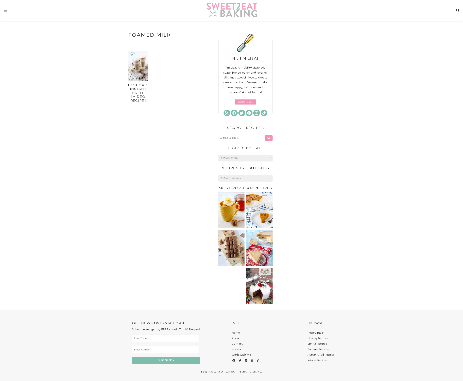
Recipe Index (315, 332)
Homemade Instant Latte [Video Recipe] (138, 93)
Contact (237, 343)
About (236, 338)
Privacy (236, 349)
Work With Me (241, 355)
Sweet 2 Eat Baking (222, 372)
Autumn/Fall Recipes (321, 355)
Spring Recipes (317, 343)
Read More (244, 102)
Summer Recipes (318, 349)
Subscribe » (166, 360)
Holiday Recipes (317, 338)
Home (236, 332)
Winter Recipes (317, 360)
